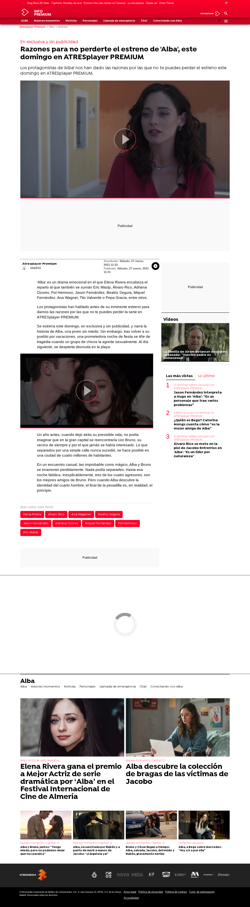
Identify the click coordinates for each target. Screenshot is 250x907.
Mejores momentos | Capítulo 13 (145, 760)
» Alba (50, 26)
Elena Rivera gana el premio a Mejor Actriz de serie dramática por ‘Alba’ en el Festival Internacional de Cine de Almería (71, 782)
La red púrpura (136, 3)
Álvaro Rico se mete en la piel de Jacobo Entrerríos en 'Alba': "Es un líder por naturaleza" (198, 450)
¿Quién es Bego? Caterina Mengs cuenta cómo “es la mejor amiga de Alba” (197, 424)
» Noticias (61, 26)
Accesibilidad (131, 897)
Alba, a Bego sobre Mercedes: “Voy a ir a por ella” (200, 849)
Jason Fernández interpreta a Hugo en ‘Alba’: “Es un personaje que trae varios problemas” (198, 399)
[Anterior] (23, 3)
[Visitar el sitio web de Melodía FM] (195, 875)
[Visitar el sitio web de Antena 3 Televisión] (80, 876)
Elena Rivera (32, 514)
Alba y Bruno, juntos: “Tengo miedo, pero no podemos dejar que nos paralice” (42, 851)
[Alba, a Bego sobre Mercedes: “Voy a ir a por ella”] (204, 825)
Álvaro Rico (56, 514)
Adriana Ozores (66, 523)
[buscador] (226, 14)
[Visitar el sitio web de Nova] (123, 875)
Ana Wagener (81, 514)
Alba (24, 20)
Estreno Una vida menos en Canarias (105, 3)
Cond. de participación (201, 891)
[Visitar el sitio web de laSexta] (94, 875)
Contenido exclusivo (191, 843)
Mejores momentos (47, 20)
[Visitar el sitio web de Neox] (108, 875)
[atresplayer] (208, 13)
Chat (144, 20)
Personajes (90, 20)
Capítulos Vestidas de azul (66, 3)
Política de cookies (176, 891)
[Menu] (226, 21)
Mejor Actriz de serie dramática (39, 760)
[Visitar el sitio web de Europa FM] (180, 875)
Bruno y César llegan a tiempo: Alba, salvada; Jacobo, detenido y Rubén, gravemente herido (150, 851)
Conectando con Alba (167, 20)
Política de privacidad (150, 891)
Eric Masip (30, 532)
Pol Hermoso (127, 523)
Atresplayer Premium (33, 26)
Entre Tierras (166, 3)
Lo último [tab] (206, 376)
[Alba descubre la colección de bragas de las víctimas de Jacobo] (178, 727)
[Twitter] (24, 268)
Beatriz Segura (109, 514)
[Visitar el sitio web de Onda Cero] (166, 875)
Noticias (71, 20)
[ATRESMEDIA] (33, 875)
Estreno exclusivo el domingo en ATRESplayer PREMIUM (194, 414)
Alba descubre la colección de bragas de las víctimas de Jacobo (177, 774)
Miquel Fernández (98, 523)
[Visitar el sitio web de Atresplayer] (209, 875)
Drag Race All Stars (38, 3)
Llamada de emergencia (119, 20)
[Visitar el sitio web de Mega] (137, 875)
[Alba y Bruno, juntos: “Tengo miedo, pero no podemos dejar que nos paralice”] (45, 825)
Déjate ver (151, 3)
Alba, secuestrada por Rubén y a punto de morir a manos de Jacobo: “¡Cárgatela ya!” (96, 851)
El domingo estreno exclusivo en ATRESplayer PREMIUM (194, 386)
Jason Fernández (35, 523)
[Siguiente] (227, 3)
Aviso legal (130, 891)
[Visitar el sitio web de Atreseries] (152, 875)
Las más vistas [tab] (179, 376)
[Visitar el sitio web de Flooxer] (223, 875)
